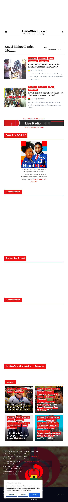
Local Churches (22, 389)
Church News (32, 58)
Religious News (33, 61)
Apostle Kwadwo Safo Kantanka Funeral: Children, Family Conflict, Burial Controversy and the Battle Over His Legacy (19, 410)
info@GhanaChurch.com (32, 461)
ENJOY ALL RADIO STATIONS (34, 127)
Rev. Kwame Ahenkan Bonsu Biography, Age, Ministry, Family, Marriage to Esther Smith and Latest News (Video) (48, 409)
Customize (11, 494)
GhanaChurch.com (34, 31)
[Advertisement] (34, 224)
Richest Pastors (44, 61)
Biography (41, 391)
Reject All (23, 494)
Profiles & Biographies (14, 425)
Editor (33, 70)
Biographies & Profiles (53, 389)
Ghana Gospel (50, 420)
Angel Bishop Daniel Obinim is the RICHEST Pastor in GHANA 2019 (44, 65)
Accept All (34, 494)
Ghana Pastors (42, 58)
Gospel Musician (52, 394)
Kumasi (40, 397)
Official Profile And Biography (46, 402)
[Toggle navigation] (5, 32)
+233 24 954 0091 (33, 456)
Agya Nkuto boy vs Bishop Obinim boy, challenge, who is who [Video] (45, 94)
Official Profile (42, 399)
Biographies (41, 389)
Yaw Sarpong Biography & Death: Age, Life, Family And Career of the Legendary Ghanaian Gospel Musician (49, 438)
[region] (23, 489)
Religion (51, 58)
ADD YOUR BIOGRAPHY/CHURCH (34, 119)
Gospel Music (41, 423)
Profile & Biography (23, 423)
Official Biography (49, 397)
